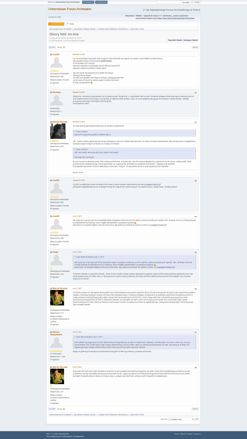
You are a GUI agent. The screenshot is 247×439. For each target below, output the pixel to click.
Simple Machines (63, 434)
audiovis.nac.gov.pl (150, 99)
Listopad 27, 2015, (79, 180)
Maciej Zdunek (59, 121)
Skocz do (164, 419)
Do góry (52, 409)
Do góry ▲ (197, 434)
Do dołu (52, 47)
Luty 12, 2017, (77, 332)
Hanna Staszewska (56, 333)
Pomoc (176, 434)
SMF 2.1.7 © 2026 (52, 434)
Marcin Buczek (60, 288)
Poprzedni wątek (175, 40)
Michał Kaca (123, 29)
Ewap (55, 252)
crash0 (55, 54)
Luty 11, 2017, (77, 216)
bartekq (56, 92)
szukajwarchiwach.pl (152, 184)
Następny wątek (190, 40)
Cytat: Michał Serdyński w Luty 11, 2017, (90, 257)
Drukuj (195, 47)
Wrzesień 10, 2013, (79, 54)
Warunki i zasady (186, 434)
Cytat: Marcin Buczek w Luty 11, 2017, (89, 337)
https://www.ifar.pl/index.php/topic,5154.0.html (175, 18)
